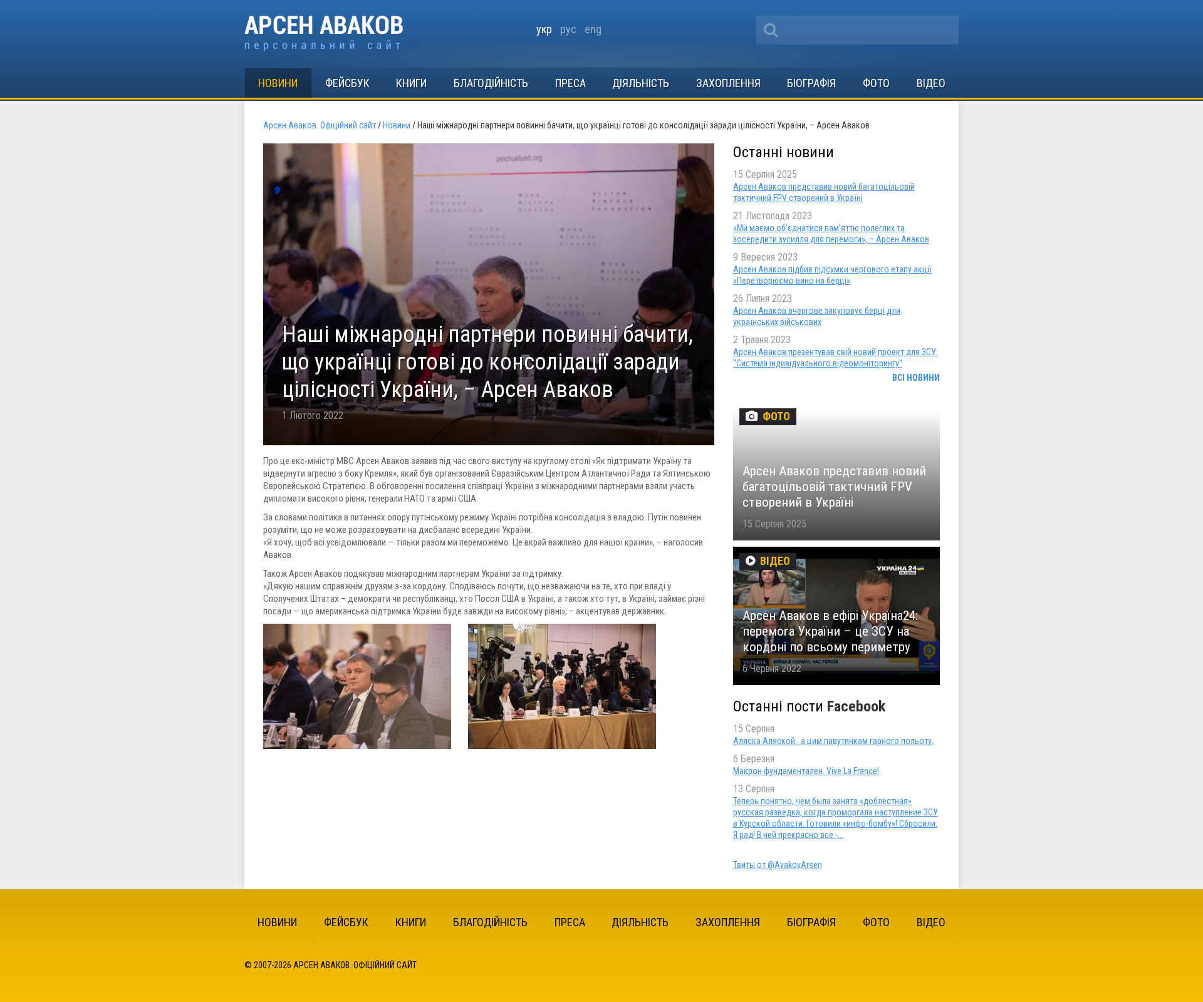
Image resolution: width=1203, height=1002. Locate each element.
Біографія (811, 83)
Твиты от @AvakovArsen (777, 865)
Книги (411, 83)
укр (544, 29)
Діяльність (640, 83)
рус (568, 29)
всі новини (916, 378)
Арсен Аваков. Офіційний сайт (323, 33)
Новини (278, 83)
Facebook (856, 706)
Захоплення (728, 83)
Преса (570, 83)
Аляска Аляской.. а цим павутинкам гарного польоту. (833, 741)
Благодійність (491, 83)
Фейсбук (347, 83)
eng (593, 29)
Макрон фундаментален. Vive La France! (806, 771)
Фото (876, 83)
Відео (931, 83)
